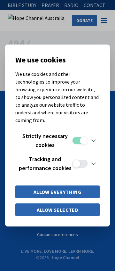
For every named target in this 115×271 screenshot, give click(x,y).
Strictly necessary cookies (45, 140)
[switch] (80, 140)
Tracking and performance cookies (45, 163)
